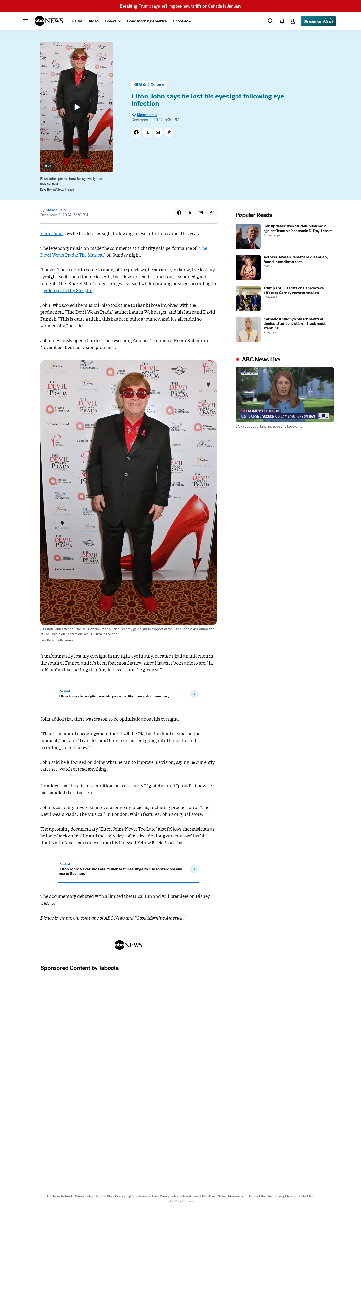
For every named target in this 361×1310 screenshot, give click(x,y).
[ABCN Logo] (49, 21)
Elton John (51, 233)
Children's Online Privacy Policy (157, 1196)
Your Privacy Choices (282, 1196)
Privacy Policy (84, 1196)
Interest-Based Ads (193, 1196)
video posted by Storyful (68, 290)
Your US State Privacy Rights (115, 1196)
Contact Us (305, 1196)
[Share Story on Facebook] (136, 132)
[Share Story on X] (147, 132)
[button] (25, 21)
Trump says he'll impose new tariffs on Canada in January (180, 6)
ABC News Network (59, 1196)
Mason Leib (147, 114)
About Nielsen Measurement (227, 1196)
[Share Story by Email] (158, 132)
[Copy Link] (169, 132)
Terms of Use (257, 1196)
